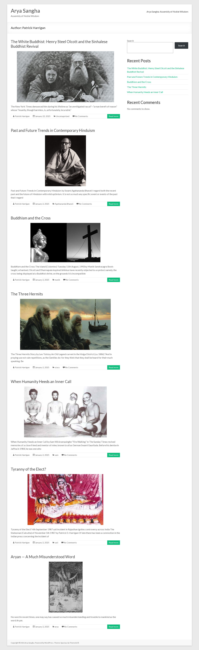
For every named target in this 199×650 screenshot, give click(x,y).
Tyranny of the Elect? (28, 469)
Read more (113, 116)
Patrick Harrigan (22, 116)
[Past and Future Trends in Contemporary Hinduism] (65, 136)
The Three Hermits (27, 294)
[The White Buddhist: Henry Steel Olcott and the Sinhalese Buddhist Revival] (65, 52)
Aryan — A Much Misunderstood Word (43, 556)
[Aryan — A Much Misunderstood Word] (65, 563)
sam (56, 455)
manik (57, 280)
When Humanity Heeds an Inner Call (41, 381)
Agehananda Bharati (64, 204)
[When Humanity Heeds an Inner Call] (65, 387)
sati (56, 542)
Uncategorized (62, 116)
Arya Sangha (25, 10)
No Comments (81, 116)
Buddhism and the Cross (31, 218)
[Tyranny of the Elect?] (65, 475)
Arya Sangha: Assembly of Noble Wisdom (167, 11)
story (57, 367)
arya (57, 626)
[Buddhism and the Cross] (65, 224)
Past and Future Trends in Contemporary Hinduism (53, 130)
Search (130, 40)
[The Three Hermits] (65, 300)
